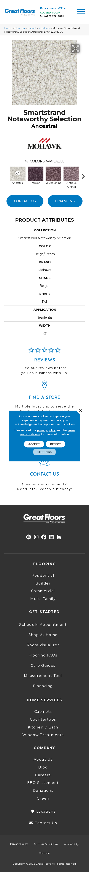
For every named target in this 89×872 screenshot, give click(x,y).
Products (44, 28)
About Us (43, 759)
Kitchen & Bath (43, 727)
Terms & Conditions (46, 844)
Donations (43, 790)
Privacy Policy (19, 843)
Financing (65, 201)
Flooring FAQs (43, 655)
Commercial (43, 591)
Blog (43, 767)
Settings (44, 452)
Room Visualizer (43, 645)
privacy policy (46, 430)
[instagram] (36, 537)
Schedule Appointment (43, 625)
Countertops (43, 719)
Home (8, 28)
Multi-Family (43, 599)
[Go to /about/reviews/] (44, 363)
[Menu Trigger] (81, 11)
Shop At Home (43, 635)
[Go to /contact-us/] (44, 476)
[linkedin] (51, 537)
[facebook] (44, 537)
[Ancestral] (18, 173)
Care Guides (43, 665)
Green (43, 798)
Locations (45, 811)
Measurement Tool (43, 676)
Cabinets (43, 712)
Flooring (19, 28)
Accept (34, 444)
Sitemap (44, 853)
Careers (43, 775)
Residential (43, 575)
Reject (55, 444)
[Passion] (35, 173)
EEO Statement (43, 783)
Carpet (31, 28)
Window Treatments (43, 735)
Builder (43, 583)
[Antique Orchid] (71, 173)
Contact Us (25, 201)
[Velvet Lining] (53, 173)
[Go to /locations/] (44, 399)
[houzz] (59, 537)
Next (84, 175)
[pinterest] (29, 537)
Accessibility (71, 844)
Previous (6, 175)
